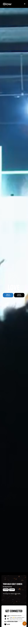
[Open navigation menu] (25, 4)
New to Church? (8, 295)
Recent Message (19, 295)
